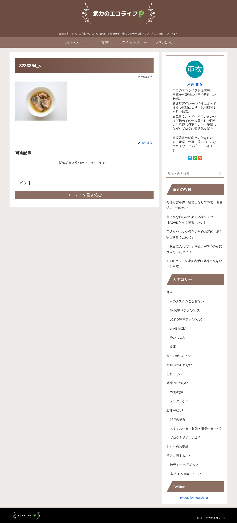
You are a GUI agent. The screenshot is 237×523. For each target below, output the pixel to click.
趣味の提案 (177, 419)
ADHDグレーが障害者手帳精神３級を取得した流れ (194, 263)
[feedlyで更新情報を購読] (195, 158)
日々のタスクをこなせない (185, 301)
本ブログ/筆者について (186, 474)
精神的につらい (177, 383)
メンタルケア (179, 401)
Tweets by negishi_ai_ (195, 497)
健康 (169, 292)
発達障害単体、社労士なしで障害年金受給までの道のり (194, 205)
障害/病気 (176, 392)
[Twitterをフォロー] (190, 158)
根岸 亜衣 (194, 85)
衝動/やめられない (179, 365)
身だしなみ (177, 337)
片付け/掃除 (178, 328)
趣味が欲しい (175, 410)
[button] (220, 174)
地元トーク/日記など (184, 465)
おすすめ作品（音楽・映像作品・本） (196, 428)
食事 (173, 346)
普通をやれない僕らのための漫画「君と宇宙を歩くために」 (194, 234)
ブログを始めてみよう (185, 437)
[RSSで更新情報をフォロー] (200, 158)
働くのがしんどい (178, 356)
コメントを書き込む (84, 195)
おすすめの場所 (177, 446)
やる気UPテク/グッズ (185, 310)
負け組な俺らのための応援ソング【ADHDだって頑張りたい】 (189, 219)
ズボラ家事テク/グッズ (186, 319)
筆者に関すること (178, 455)
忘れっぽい (174, 374)
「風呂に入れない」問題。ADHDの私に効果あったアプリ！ (194, 249)
